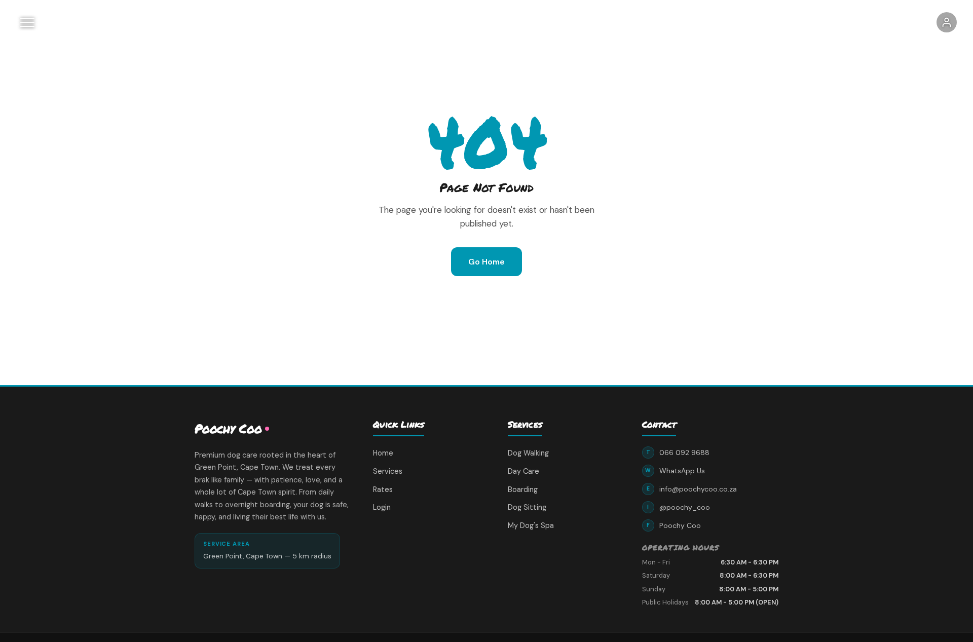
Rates (383, 489)
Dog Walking (528, 453)
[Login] (947, 22)
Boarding (523, 489)
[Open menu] (27, 22)
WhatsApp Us (675, 470)
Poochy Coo (674, 525)
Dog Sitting (527, 507)
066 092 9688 (677, 452)
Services (387, 471)
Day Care (523, 471)
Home (383, 453)
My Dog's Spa (531, 525)
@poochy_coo (678, 507)
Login (382, 507)
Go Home (486, 261)
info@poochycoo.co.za (692, 489)
